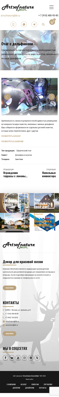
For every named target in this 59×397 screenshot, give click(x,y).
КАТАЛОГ (24, 384)
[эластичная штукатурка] (15, 223)
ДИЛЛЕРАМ (16, 388)
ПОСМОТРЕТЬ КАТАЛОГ (11, 136)
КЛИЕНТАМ (35, 384)
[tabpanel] (29, 96)
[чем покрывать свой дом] (44, 203)
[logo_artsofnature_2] (19, 245)
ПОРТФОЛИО (48, 384)
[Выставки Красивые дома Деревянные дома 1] (44, 223)
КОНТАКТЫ (42, 388)
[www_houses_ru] (15, 203)
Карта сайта (29, 379)
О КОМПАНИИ (11, 384)
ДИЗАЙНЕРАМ (29, 388)
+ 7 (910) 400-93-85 (48, 15)
